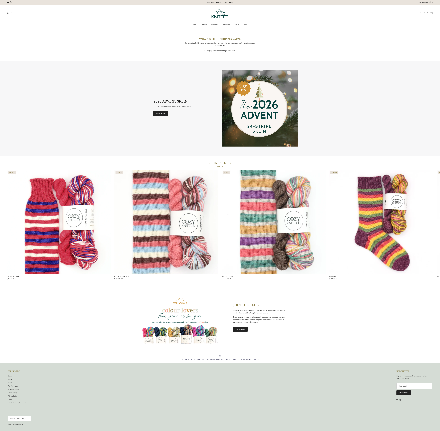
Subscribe (403, 393)
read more (240, 329)
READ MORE (160, 113)
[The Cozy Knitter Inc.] (220, 13)
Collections (226, 25)
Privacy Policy (13, 396)
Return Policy (12, 393)
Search (10, 376)
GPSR (10, 399)
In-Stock (214, 25)
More (245, 25)
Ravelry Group (13, 386)
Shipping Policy (13, 389)
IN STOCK (220, 162)
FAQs (10, 383)
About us (11, 379)
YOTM (237, 25)
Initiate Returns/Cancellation (18, 403)
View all (220, 166)
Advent (204, 25)
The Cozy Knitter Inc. (18, 424)
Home (195, 25)
